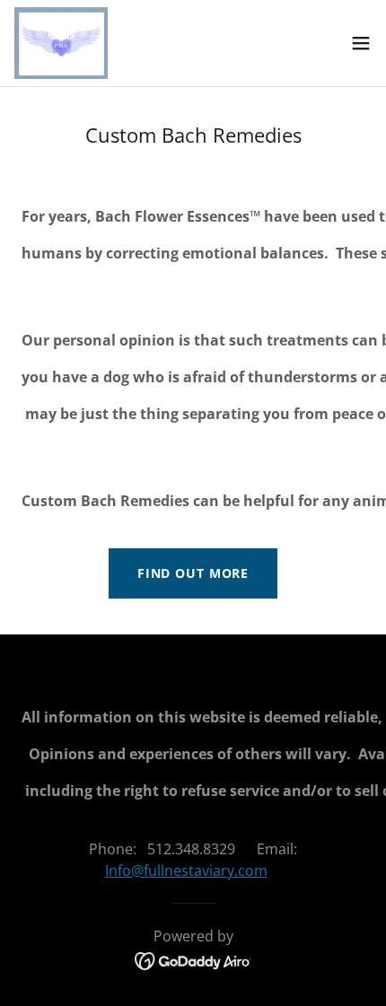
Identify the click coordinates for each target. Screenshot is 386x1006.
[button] (361, 43)
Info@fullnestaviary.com (186, 870)
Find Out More (193, 573)
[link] (61, 43)
